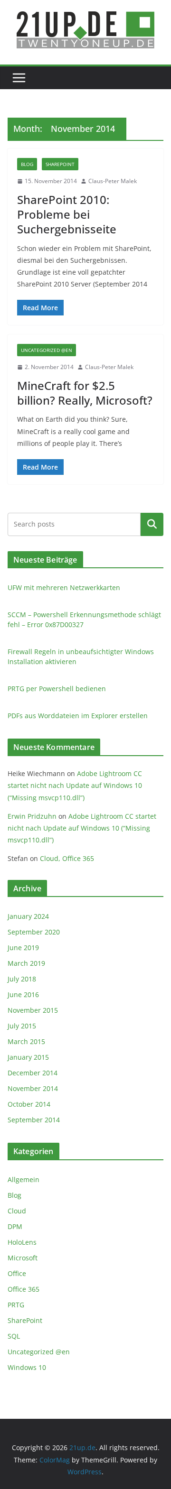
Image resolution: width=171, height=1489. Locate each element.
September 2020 (34, 931)
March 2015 (26, 1041)
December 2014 (32, 1072)
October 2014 (29, 1104)
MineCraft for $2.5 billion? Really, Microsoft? (84, 393)
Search (152, 524)
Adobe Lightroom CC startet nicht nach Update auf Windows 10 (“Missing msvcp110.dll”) (75, 785)
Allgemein (23, 1179)
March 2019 (26, 963)
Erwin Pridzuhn (32, 816)
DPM (15, 1226)
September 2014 (34, 1119)
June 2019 (23, 947)
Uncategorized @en (46, 350)
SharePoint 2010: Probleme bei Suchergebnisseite (66, 214)
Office (17, 1273)
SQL (14, 1336)
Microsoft (23, 1257)
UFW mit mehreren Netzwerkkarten (64, 587)
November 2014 (33, 1088)
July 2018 (22, 978)
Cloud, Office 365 (67, 858)
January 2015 (28, 1057)
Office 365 (23, 1289)
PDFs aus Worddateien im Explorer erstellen (78, 715)
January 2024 (28, 916)
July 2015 (22, 1025)
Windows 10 (27, 1367)
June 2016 (23, 994)
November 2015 (33, 1010)
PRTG (16, 1304)
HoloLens (22, 1242)
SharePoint (60, 164)
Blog (27, 164)
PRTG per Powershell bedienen (57, 688)
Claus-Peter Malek (112, 181)
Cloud (17, 1210)
